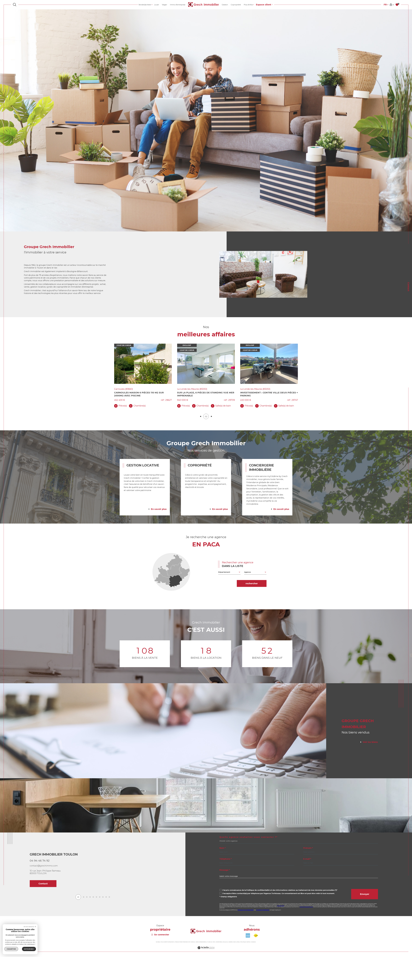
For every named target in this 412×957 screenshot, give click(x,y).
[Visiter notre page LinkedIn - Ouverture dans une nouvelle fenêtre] (55, 904)
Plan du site (211, 942)
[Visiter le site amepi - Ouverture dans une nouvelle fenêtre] (248, 935)
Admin (230, 942)
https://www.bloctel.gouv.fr (306, 906)
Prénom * (308, 848)
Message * (224, 870)
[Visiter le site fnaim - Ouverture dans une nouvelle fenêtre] (256, 935)
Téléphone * (225, 859)
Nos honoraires (201, 942)
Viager (164, 5)
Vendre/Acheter (145, 5)
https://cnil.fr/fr (280, 905)
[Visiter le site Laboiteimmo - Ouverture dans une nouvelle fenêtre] (206, 950)
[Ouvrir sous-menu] (152, 4)
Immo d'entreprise (177, 5)
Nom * (222, 848)
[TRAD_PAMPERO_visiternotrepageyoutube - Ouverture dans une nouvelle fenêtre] (47, 904)
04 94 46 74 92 (39, 860)
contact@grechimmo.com (44, 865)
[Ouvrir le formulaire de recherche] (14, 4)
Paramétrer (11, 949)
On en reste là (29, 926)
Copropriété (236, 5)
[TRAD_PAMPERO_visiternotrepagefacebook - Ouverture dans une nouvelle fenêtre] (40, 904)
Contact (408, 286)
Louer (156, 5)
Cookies (253, 942)
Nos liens (236, 942)
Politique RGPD (245, 942)
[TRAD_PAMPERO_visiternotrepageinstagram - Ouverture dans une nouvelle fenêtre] (32, 904)
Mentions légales (221, 942)
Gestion (225, 5)
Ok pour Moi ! (29, 949)
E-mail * (307, 859)
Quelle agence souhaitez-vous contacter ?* (248, 837)
